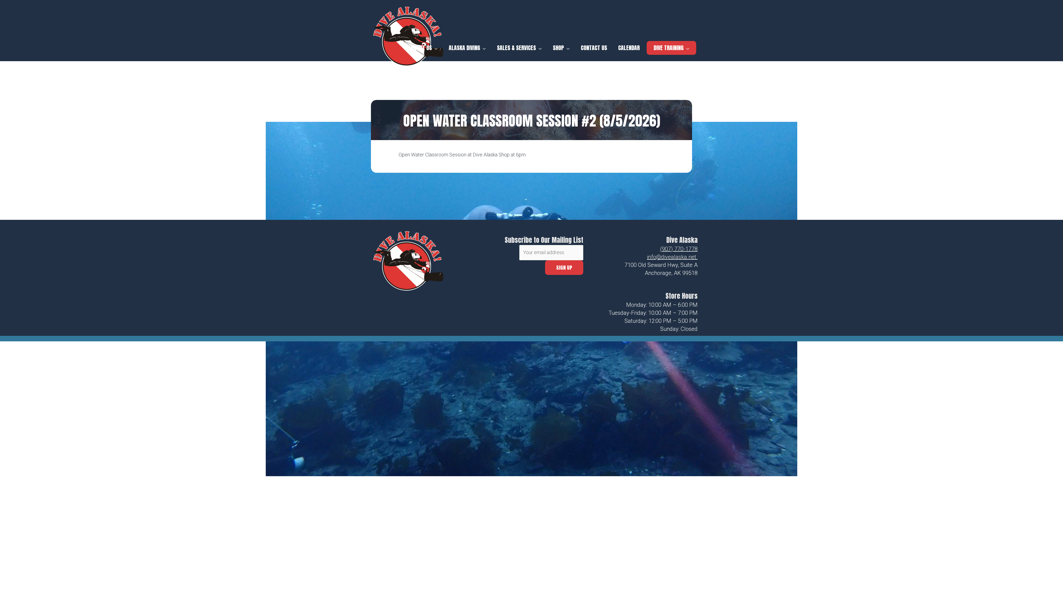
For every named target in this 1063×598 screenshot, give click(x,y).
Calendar (629, 48)
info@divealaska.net (671, 257)
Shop (558, 48)
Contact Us (594, 48)
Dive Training (668, 47)
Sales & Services (516, 48)
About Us (421, 48)
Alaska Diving (464, 48)
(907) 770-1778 (679, 249)
